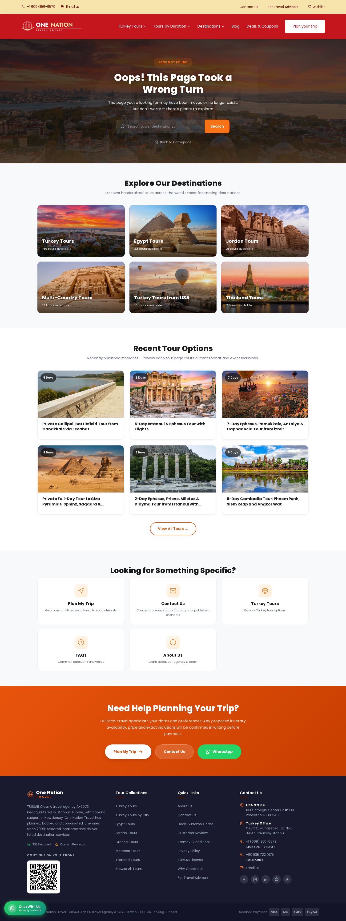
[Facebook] (244, 879)
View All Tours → (173, 528)
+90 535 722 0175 (260, 854)
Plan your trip (305, 26)
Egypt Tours (125, 824)
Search (217, 126)
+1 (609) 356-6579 (261, 841)
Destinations (208, 26)
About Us (185, 806)
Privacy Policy (189, 850)
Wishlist (319, 6)
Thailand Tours (128, 859)
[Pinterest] (276, 879)
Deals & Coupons (262, 26)
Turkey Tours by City (132, 815)
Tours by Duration (169, 26)
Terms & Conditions (194, 842)
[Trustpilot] (287, 879)
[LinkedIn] (266, 879)
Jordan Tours (126, 833)
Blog (235, 26)
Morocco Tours (128, 850)
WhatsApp (223, 751)
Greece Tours (127, 842)
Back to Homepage (176, 142)
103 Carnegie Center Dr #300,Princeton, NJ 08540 (270, 812)
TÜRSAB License (190, 859)
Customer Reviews (193, 833)
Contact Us (249, 6)
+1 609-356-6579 (41, 6)
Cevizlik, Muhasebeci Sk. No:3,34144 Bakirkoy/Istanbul (269, 831)
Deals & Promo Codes (195, 824)
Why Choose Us (190, 868)
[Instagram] (255, 879)
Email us (73, 6)
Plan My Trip (124, 751)
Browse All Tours (129, 868)
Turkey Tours (130, 26)
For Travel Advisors (283, 6)
